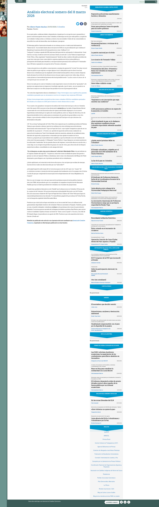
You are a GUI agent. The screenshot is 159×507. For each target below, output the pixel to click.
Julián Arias (94, 307)
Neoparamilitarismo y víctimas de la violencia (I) (104, 44)
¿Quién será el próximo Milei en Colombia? (103, 141)
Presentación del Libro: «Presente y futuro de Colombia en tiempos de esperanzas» (104, 71)
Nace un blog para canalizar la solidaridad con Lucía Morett (102, 370)
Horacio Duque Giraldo (96, 48)
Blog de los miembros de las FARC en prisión (106, 496)
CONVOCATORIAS (106, 286)
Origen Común (104, 244)
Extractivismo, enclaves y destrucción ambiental (105, 312)
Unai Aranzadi (94, 403)
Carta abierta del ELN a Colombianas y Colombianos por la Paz (105, 419)
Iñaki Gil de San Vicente (97, 220)
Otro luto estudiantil (98, 280)
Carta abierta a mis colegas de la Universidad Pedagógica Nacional (103, 189)
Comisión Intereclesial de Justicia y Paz (106, 458)
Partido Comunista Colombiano (106, 478)
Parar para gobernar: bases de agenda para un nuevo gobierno (105, 27)
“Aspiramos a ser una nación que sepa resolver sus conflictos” (105, 101)
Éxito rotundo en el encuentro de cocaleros (103, 229)
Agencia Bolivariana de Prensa (106, 447)
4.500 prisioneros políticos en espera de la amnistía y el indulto (106, 110)
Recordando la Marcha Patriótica (103, 218)
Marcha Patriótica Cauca (97, 233)
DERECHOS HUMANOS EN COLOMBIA (106, 133)
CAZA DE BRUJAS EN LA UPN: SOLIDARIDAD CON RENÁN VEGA (107, 167)
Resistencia (106, 474)
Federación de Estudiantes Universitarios (106, 454)
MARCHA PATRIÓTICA (106, 211)
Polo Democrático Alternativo (106, 481)
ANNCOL (106, 436)
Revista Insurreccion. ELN (106, 489)
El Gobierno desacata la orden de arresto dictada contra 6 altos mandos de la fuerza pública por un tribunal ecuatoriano (106, 384)
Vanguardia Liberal (96, 412)
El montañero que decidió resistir (103, 304)
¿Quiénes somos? (112, 502)
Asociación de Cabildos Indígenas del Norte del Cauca (106, 470)
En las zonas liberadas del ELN (102, 400)
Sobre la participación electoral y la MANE (104, 270)
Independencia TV (95, 244)
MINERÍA (106, 297)
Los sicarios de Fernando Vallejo (103, 60)
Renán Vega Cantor (95, 316)
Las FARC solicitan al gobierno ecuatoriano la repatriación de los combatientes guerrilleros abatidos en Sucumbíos (105, 355)
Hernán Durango (95, 184)
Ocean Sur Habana (95, 86)
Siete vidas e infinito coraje (101, 83)
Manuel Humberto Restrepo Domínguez (100, 282)
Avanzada (141, 1)
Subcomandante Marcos (97, 75)
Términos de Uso (66, 501)
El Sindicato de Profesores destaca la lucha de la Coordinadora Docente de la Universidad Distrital (105, 179)
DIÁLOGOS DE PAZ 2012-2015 (106, 89)
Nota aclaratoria (106, 334)
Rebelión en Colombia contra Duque (106, 7)
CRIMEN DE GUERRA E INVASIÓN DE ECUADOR (106, 345)
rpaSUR (93, 113)
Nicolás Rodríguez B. (96, 423)
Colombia (61, 27)
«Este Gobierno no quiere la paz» (103, 409)
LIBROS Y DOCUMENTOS (106, 34)
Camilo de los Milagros (96, 62)
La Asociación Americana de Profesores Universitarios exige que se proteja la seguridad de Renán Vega (106, 203)
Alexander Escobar (95, 262)
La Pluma (106, 485)
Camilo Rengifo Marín (96, 156)
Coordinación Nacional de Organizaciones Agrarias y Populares (106, 466)
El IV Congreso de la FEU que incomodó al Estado (106, 259)
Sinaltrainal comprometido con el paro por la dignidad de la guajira (105, 325)
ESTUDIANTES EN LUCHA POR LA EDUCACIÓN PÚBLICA (106, 248)
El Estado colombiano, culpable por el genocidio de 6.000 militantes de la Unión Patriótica (105, 152)
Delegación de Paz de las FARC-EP (99, 360)
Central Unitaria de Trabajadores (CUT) (106, 443)
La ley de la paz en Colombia (101, 161)
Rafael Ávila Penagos (96, 193)
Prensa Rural (106, 439)
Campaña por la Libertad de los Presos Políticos (106, 461)
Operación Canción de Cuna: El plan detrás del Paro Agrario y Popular (104, 240)
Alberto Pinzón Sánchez (38, 27)
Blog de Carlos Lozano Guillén (106, 492)
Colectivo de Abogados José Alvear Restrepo (106, 450)
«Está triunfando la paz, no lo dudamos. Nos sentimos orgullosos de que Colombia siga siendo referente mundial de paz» (106, 124)
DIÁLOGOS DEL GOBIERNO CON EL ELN (106, 393)
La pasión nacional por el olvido (103, 52)
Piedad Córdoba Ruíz (96, 31)
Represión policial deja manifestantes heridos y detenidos (105, 15)
